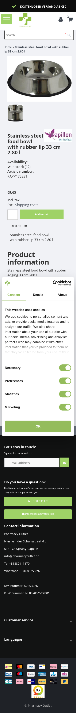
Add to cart (41, 214)
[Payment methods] (38, 673)
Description (19, 226)
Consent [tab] (13, 295)
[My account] (61, 20)
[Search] (70, 33)
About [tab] (62, 295)
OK (38, 426)
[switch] (65, 381)
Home (8, 47)
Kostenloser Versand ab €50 (43, 6)
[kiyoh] (38, 691)
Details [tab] (38, 295)
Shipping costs (26, 205)
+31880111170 (39, 501)
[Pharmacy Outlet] (32, 20)
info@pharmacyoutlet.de (39, 514)
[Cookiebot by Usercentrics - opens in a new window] (53, 283)
